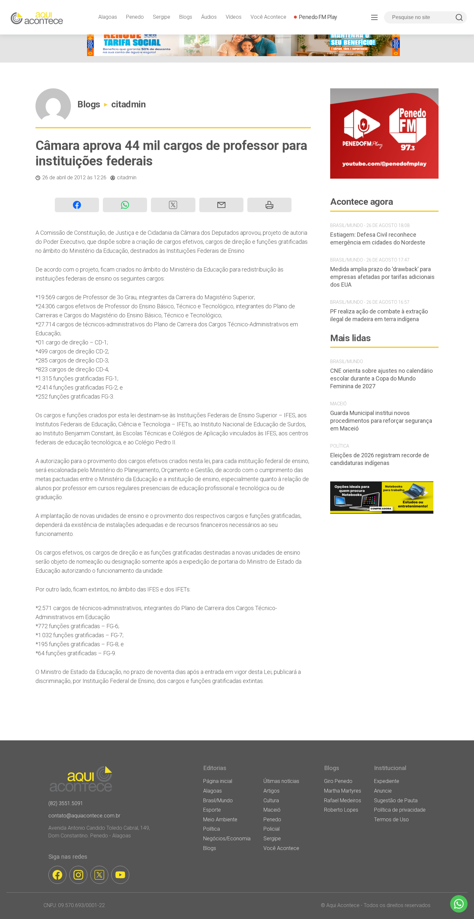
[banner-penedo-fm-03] (384, 177)
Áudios (209, 17)
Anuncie (383, 791)
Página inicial (217, 781)
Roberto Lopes (341, 810)
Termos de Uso (391, 819)
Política (211, 829)
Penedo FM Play (318, 17)
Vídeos (234, 17)
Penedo (135, 17)
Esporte (212, 810)
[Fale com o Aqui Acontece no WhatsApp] (459, 904)
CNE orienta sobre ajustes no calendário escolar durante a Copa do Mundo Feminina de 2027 (381, 378)
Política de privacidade (400, 810)
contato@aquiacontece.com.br (84, 816)
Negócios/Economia (227, 838)
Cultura (271, 800)
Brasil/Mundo (218, 800)
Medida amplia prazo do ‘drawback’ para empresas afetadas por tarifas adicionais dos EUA (382, 277)
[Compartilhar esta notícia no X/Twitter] (173, 205)
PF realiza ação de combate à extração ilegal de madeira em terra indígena (379, 315)
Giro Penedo (338, 781)
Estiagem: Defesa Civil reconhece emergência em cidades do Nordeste (377, 238)
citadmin (128, 104)
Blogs (185, 17)
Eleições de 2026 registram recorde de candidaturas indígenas (379, 459)
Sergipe (161, 17)
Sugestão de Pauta (396, 800)
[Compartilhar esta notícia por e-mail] (221, 205)
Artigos (271, 791)
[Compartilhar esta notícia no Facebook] (77, 205)
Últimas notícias (281, 781)
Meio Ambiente (220, 819)
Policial (271, 829)
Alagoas (107, 17)
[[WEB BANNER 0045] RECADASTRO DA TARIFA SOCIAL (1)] (243, 54)
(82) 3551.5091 (65, 803)
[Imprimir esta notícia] (269, 205)
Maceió (272, 810)
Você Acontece (268, 17)
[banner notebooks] (381, 513)
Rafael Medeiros (342, 800)
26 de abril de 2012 (64, 177)
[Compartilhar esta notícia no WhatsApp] (125, 205)
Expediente (386, 781)
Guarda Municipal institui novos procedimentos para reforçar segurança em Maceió (381, 421)
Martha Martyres (342, 791)
